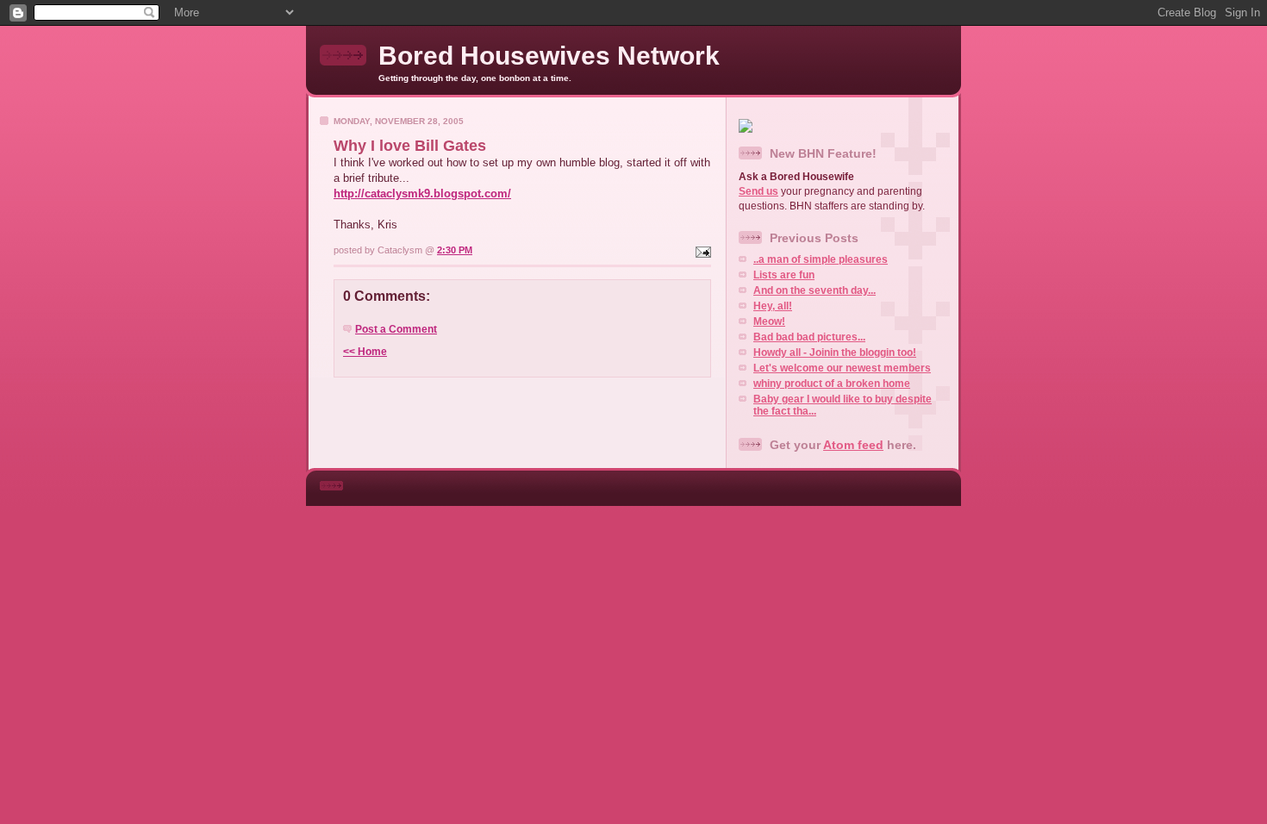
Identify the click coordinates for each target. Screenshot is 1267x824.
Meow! (769, 321)
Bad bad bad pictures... (809, 337)
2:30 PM (454, 250)
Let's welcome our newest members (842, 368)
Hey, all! (772, 306)
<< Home (365, 352)
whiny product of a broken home (831, 384)
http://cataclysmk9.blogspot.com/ (422, 193)
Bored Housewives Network (549, 55)
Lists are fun (783, 275)
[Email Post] (701, 250)
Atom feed (853, 445)
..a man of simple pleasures (820, 259)
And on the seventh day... (814, 290)
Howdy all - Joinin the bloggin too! (834, 352)
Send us (758, 191)
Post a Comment (396, 329)
